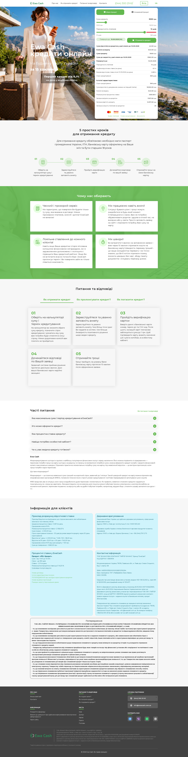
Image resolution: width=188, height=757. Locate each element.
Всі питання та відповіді (148, 411)
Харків (81, 717)
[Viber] (138, 718)
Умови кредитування (127, 116)
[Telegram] (130, 718)
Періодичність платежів (106, 29)
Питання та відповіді (88, 3)
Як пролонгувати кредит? (94, 299)
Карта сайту (34, 720)
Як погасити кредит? (131, 299)
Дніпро (81, 715)
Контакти (103, 3)
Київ (80, 712)
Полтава (82, 723)
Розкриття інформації (37, 712)
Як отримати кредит (69, 3)
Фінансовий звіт (35, 696)
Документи (141, 116)
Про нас (55, 3)
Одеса (81, 720)
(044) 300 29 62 (124, 3)
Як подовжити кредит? (87, 702)
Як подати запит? (85, 696)
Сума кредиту (102, 19)
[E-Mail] (155, 718)
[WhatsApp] (147, 718)
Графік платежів (113, 116)
